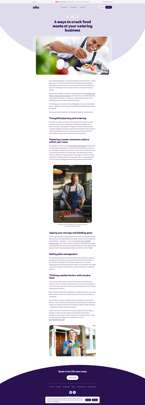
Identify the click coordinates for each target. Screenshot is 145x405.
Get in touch (72, 377)
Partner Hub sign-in (107, 1)
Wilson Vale (58, 96)
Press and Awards (81, 386)
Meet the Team (66, 386)
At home (102, 7)
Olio (50, 83)
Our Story (51, 386)
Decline (95, 400)
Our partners (74, 7)
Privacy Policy (69, 396)
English (34, 1)
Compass (88, 93)
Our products (64, 7)
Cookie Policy (56, 401)
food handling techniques (77, 146)
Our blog (82, 7)
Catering (69, 16)
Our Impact (58, 386)
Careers (73, 386)
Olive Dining (67, 96)
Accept (88, 400)
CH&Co (51, 96)
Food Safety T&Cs (91, 386)
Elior (93, 93)
